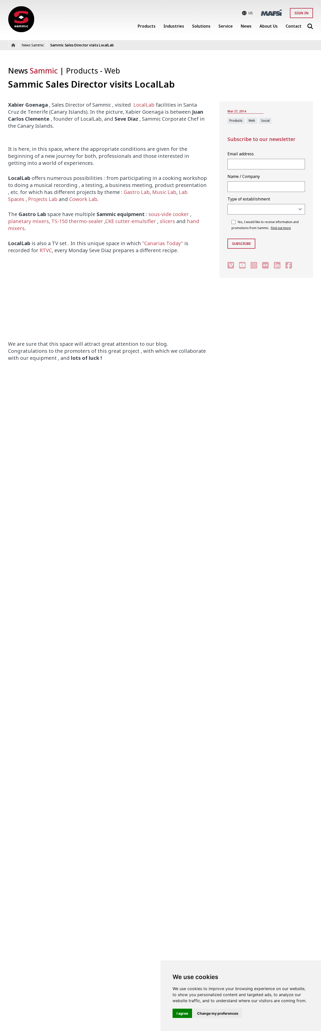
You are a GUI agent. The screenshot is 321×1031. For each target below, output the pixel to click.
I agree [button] (182, 1013)
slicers (166, 221)
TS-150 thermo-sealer (77, 221)
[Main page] (21, 19)
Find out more (281, 228)
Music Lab (164, 192)
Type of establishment (248, 199)
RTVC (46, 250)
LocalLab (143, 104)
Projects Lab (42, 199)
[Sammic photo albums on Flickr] (265, 265)
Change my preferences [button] (217, 1013)
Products (83, 70)
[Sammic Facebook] (288, 265)
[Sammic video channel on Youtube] (242, 265)
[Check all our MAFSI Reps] (271, 13)
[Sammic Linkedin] (277, 265)
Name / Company (243, 176)
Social (265, 120)
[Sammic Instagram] (254, 265)
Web (112, 70)
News (33, 70)
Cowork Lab (83, 199)
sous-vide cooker (168, 214)
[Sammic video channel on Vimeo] (230, 265)
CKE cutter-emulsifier (130, 221)
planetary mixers (28, 221)
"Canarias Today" (162, 243)
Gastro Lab (137, 192)
